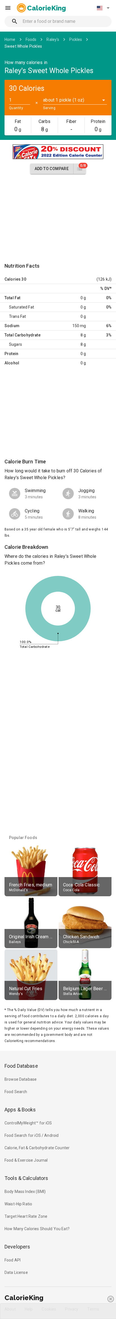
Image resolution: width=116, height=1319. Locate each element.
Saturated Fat (21, 307)
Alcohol (12, 363)
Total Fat (12, 298)
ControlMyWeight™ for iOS (28, 1123)
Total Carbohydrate (23, 335)
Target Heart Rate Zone (26, 1216)
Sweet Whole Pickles (23, 46)
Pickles (75, 39)
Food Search (16, 1091)
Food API (13, 1260)
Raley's (52, 39)
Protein (11, 353)
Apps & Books (20, 1110)
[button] (103, 7)
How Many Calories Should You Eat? (37, 1228)
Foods (31, 39)
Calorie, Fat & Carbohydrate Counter (37, 1148)
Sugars (15, 344)
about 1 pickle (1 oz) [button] (63, 100)
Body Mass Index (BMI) (25, 1191)
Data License (16, 1272)
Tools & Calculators (26, 1178)
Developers (17, 1247)
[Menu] (8, 8)
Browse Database (21, 1079)
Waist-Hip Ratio (18, 1204)
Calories (13, 279)
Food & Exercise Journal (26, 1160)
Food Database (21, 1066)
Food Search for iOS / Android (32, 1135)
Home (10, 39)
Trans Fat (17, 316)
